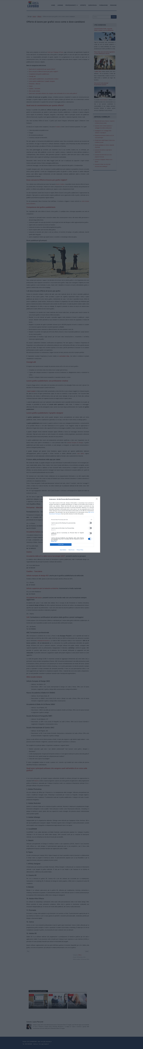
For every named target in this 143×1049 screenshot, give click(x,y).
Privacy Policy (80, 549)
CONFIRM (61, 544)
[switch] (90, 523)
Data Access (71, 549)
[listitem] (71, 519)
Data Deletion (63, 549)
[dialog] (71, 524)
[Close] (97, 499)
